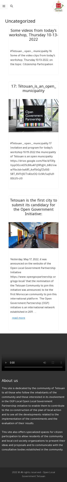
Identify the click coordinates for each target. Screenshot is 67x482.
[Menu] (4, 6)
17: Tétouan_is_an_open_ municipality (33, 88)
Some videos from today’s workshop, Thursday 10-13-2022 (33, 35)
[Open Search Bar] (11, 6)
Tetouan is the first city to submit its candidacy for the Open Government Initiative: (33, 207)
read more (18, 318)
